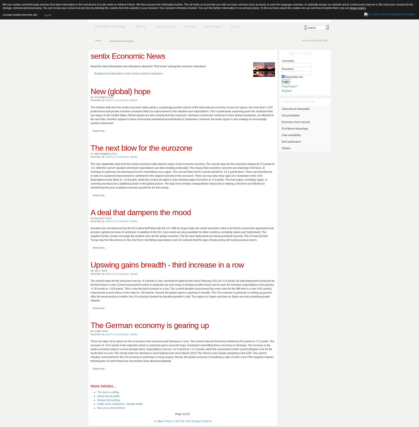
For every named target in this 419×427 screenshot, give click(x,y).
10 (192, 421)
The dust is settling (108, 392)
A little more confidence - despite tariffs (120, 404)
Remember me (294, 77)
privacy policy (358, 8)
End (205, 421)
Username (288, 60)
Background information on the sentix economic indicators (128, 73)
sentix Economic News (121, 100)
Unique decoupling (108, 400)
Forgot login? (289, 86)
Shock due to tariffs (108, 396)
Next (198, 421)
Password (288, 69)
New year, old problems (111, 408)
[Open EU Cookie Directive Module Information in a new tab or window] (389, 13)
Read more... (99, 131)
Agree (47, 14)
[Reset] (327, 27)
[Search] (305, 27)
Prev (168, 421)
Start (160, 421)
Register (287, 90)
